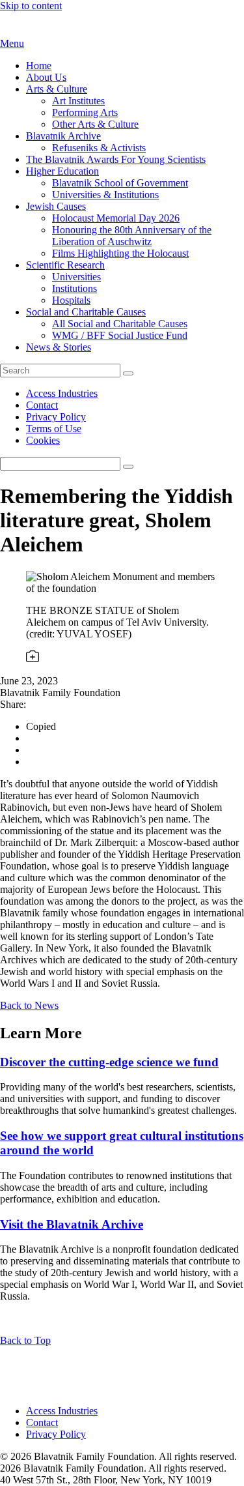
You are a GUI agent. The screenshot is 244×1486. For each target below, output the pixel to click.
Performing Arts (85, 112)
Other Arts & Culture (95, 124)
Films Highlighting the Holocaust (120, 253)
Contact (42, 405)
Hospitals (71, 300)
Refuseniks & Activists (99, 147)
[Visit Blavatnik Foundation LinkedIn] (8, 1388)
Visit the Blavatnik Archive (71, 1224)
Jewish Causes (56, 206)
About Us (46, 77)
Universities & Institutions (105, 194)
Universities (76, 276)
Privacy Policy (56, 416)
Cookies (43, 440)
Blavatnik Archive (63, 135)
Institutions (74, 288)
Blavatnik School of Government (120, 182)
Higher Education (62, 171)
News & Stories (58, 347)
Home (38, 65)
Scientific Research (65, 264)
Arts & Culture (56, 89)
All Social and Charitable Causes (119, 323)
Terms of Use (53, 428)
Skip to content (31, 5)
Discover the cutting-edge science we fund (109, 1062)
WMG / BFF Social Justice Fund (119, 335)
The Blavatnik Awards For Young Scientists (116, 159)
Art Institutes (78, 100)
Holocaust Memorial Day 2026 (116, 218)
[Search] (128, 373)
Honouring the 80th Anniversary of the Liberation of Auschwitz (131, 235)
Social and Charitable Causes (86, 311)
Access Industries (62, 393)
